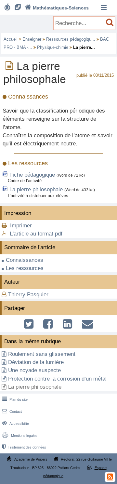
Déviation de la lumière (36, 362)
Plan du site (15, 399)
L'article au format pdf (36, 234)
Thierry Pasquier (28, 294)
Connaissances (24, 260)
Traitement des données (24, 447)
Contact (12, 411)
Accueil (11, 39)
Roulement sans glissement (41, 354)
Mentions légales (19, 435)
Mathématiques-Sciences (57, 7)
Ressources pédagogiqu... (70, 39)
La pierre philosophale (36, 189)
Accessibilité (15, 423)
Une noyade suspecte (34, 370)
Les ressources (25, 268)
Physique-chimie (52, 47)
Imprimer (21, 225)
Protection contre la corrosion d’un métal (57, 379)
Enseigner (31, 39)
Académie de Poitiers (30, 459)
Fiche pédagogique (32, 175)
